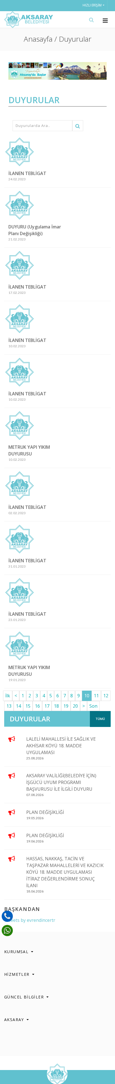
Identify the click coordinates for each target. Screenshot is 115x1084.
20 (75, 706)
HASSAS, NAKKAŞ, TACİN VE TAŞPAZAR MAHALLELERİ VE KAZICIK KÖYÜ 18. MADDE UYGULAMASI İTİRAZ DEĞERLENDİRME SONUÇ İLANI (65, 872)
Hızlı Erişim (92, 5)
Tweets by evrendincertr (29, 920)
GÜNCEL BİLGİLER (24, 997)
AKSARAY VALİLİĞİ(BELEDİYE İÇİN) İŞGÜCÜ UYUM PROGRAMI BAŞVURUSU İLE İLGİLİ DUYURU (61, 782)
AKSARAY (14, 1019)
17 (46, 706)
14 (18, 706)
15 (27, 706)
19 (65, 706)
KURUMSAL (17, 951)
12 (105, 696)
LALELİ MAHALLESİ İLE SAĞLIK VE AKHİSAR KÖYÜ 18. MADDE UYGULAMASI (61, 745)
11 (96, 696)
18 (56, 706)
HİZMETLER (17, 974)
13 (8, 706)
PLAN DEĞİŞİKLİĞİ (45, 812)
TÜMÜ (100, 719)
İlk (7, 696)
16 (37, 706)
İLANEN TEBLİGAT (27, 173)
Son (93, 706)
